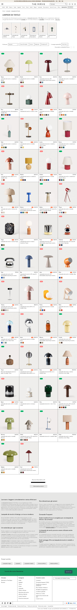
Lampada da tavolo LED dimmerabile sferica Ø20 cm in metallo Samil (27, 373)
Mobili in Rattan (22, 590)
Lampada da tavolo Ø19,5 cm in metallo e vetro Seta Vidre (8, 340)
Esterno (10, 7)
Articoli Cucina (53, 7)
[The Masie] (38, 4)
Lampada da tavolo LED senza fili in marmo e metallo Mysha (48, 209)
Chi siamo (3, 578)
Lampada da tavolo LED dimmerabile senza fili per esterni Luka (47, 276)
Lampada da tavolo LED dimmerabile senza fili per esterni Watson (47, 341)
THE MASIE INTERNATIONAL (62, 578)
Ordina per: (4, 44)
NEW (7, 7)
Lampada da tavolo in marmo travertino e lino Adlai (66, 372)
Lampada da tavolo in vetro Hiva (47, 404)
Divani (27, 7)
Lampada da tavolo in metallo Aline (67, 274)
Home (3, 11)
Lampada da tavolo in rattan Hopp (9, 241)
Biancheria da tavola (24, 592)
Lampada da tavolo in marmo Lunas (28, 111)
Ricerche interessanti (24, 598)
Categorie (21, 578)
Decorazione (46, 7)
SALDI (3, 7)
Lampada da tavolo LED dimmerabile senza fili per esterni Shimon (28, 210)
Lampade (40, 7)
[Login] (75, 4)
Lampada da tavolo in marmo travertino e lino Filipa (66, 437)
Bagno (35, 7)
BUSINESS (70, 7)
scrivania (23, 19)
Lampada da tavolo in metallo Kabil (48, 436)
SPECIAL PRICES (23, 594)
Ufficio (59, 7)
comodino (41, 19)
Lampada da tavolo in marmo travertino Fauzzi (27, 242)
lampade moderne (50, 527)
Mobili (31, 7)
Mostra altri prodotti (38, 486)
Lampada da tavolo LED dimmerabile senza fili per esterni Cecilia (66, 341)
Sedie (15, 7)
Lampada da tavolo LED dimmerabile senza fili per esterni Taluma (9, 308)
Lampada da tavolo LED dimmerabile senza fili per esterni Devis (47, 243)
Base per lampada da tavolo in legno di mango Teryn (8, 372)
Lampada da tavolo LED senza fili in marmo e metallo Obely (29, 437)
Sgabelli (19, 7)
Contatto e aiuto (40, 578)
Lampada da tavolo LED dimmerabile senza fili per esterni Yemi (9, 276)
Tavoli (23, 7)
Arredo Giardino (22, 596)
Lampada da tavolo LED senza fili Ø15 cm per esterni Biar (67, 404)
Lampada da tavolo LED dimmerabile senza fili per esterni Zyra (47, 80)
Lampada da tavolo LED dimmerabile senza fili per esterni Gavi (28, 470)
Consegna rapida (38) (56, 44)
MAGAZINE (64, 7)
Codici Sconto (39, 599)
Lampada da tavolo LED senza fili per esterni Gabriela (67, 242)
